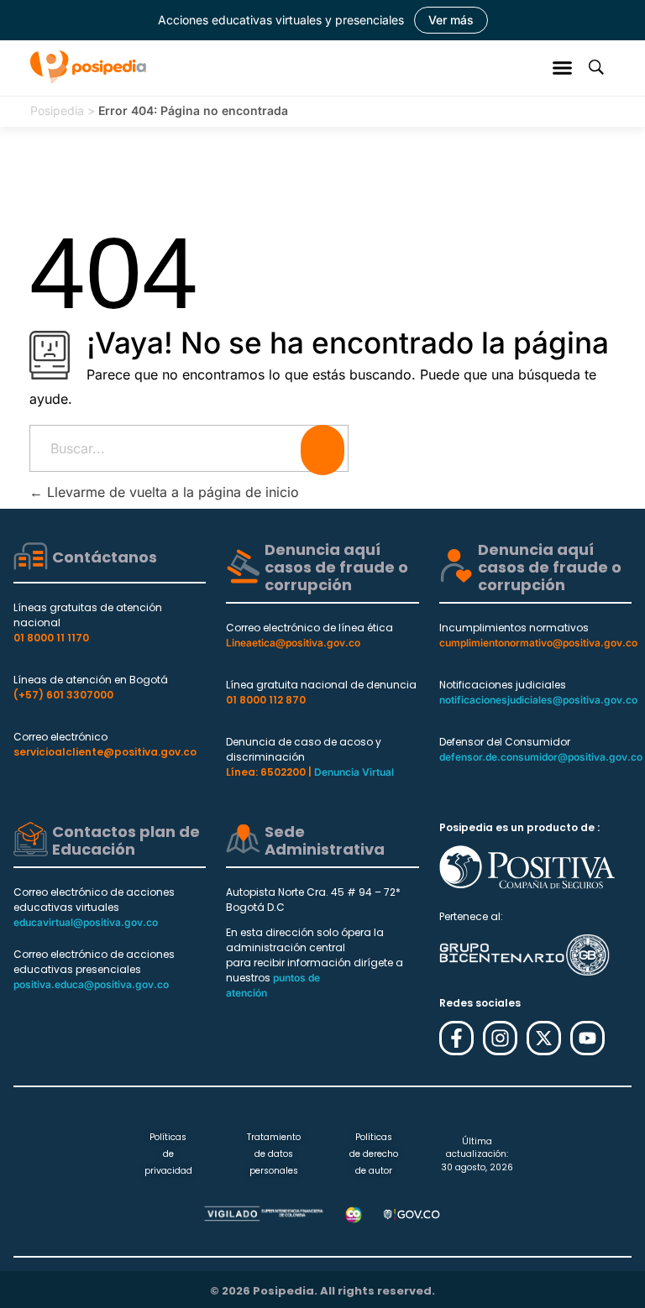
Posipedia (57, 110)
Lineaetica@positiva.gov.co (293, 642)
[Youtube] (587, 1038)
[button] (563, 67)
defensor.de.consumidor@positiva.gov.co (540, 757)
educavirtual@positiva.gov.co (85, 922)
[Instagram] (500, 1038)
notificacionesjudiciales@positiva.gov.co (538, 699)
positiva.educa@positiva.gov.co (91, 984)
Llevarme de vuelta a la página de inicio (171, 492)
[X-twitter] (544, 1038)
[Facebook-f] (456, 1038)
